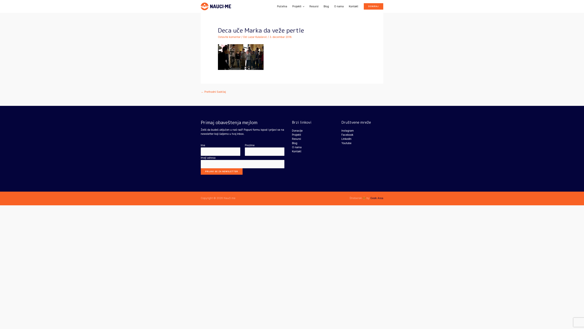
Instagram (347, 130)
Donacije (297, 130)
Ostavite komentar (229, 37)
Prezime (250, 145)
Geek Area (376, 198)
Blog (326, 6)
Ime (203, 145)
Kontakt (353, 6)
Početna (282, 6)
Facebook (347, 134)
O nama (339, 6)
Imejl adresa (208, 157)
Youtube (346, 143)
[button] (302, 6)
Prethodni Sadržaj (213, 91)
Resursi (313, 6)
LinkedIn (346, 138)
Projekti (296, 6)
